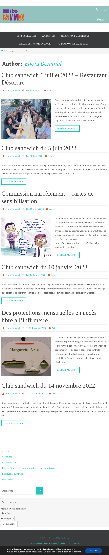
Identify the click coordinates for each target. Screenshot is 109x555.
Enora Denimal (42, 63)
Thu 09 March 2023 (35, 206)
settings (77, 552)
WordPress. (65, 533)
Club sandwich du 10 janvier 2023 (44, 264)
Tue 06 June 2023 (34, 154)
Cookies (75, 538)
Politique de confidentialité (60, 538)
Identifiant (6, 508)
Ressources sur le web (13, 468)
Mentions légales (37, 538)
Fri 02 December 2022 (36, 324)
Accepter (94, 550)
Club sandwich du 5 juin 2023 (38, 147)
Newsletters (8, 474)
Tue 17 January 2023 (35, 272)
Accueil (5, 446)
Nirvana (56, 533)
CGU (46, 538)
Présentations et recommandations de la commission (28, 463)
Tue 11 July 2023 (34, 90)
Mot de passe (7, 513)
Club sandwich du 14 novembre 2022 (48, 381)
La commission (9, 457)
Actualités (7, 452)
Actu (49, 90)
